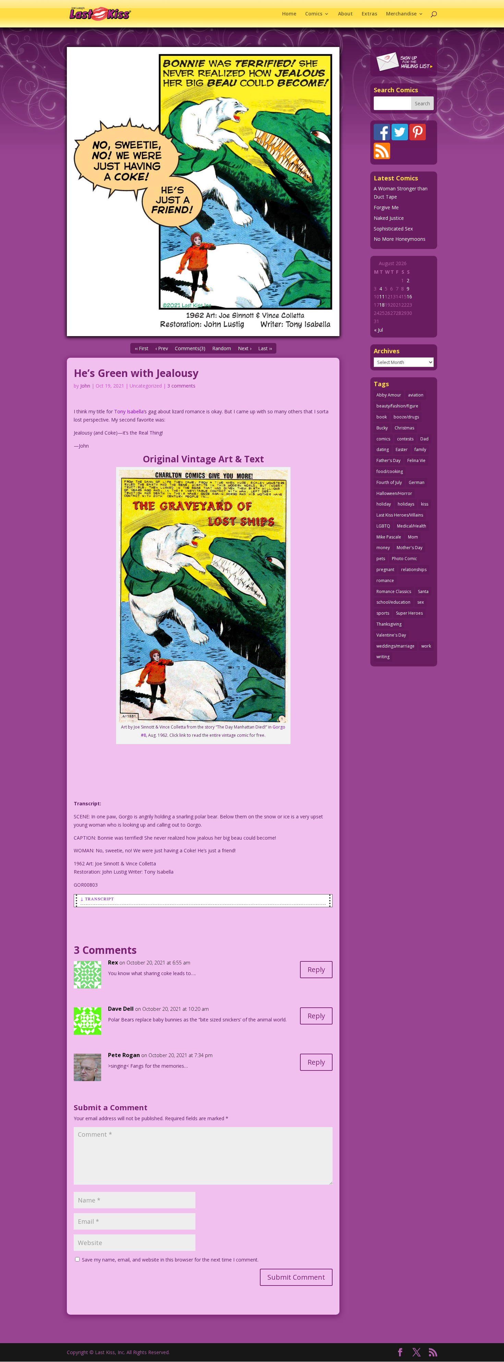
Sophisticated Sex (393, 228)
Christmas (404, 428)
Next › (244, 348)
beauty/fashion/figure (397, 406)
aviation (415, 395)
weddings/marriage (395, 646)
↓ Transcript (97, 898)
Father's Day (388, 460)
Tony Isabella (129, 411)
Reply (316, 969)
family (420, 449)
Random (221, 348)
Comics (313, 14)
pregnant (385, 569)
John (85, 385)
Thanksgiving (388, 624)
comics (383, 439)
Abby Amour (388, 395)
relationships (414, 569)
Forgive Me (386, 207)
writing (382, 657)
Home (289, 14)
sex (420, 602)
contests (405, 439)
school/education (393, 602)
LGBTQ (383, 526)
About (345, 14)
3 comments (181, 385)
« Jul (378, 330)
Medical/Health (411, 526)
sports (382, 613)
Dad (424, 439)
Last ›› (265, 348)
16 (409, 296)
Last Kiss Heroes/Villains (399, 515)
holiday (383, 504)
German (416, 482)
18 (382, 304)
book (381, 417)
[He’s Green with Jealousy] (203, 191)
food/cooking (389, 471)
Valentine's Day (391, 635)
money (383, 547)
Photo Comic (404, 558)
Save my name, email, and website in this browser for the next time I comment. (170, 1259)
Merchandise (401, 14)
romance (385, 580)
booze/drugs (406, 417)
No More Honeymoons (399, 239)
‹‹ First (141, 348)
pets (380, 558)
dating (382, 449)
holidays (406, 504)
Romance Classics (393, 591)
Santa (423, 591)
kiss (424, 504)
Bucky (382, 428)
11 (382, 296)
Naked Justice (389, 218)
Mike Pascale (388, 537)
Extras (369, 14)
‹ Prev (161, 348)
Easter (402, 449)
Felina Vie (416, 460)
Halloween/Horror (394, 493)
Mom (413, 537)
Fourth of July (389, 482)
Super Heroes (409, 613)
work (426, 646)
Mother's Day (409, 547)
